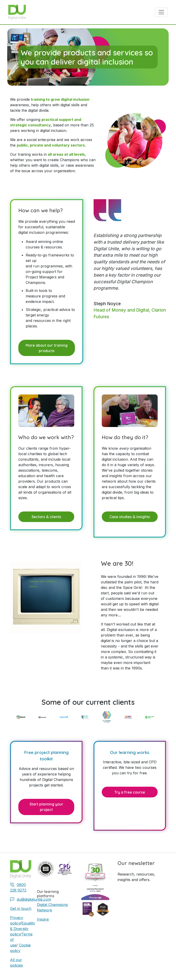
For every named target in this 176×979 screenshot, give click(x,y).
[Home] (19, 12)
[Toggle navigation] (161, 12)
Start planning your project (46, 807)
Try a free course (129, 792)
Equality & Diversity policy (22, 928)
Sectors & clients (46, 516)
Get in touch (20, 908)
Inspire (43, 919)
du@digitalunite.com (34, 899)
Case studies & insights (130, 516)
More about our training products (47, 348)
